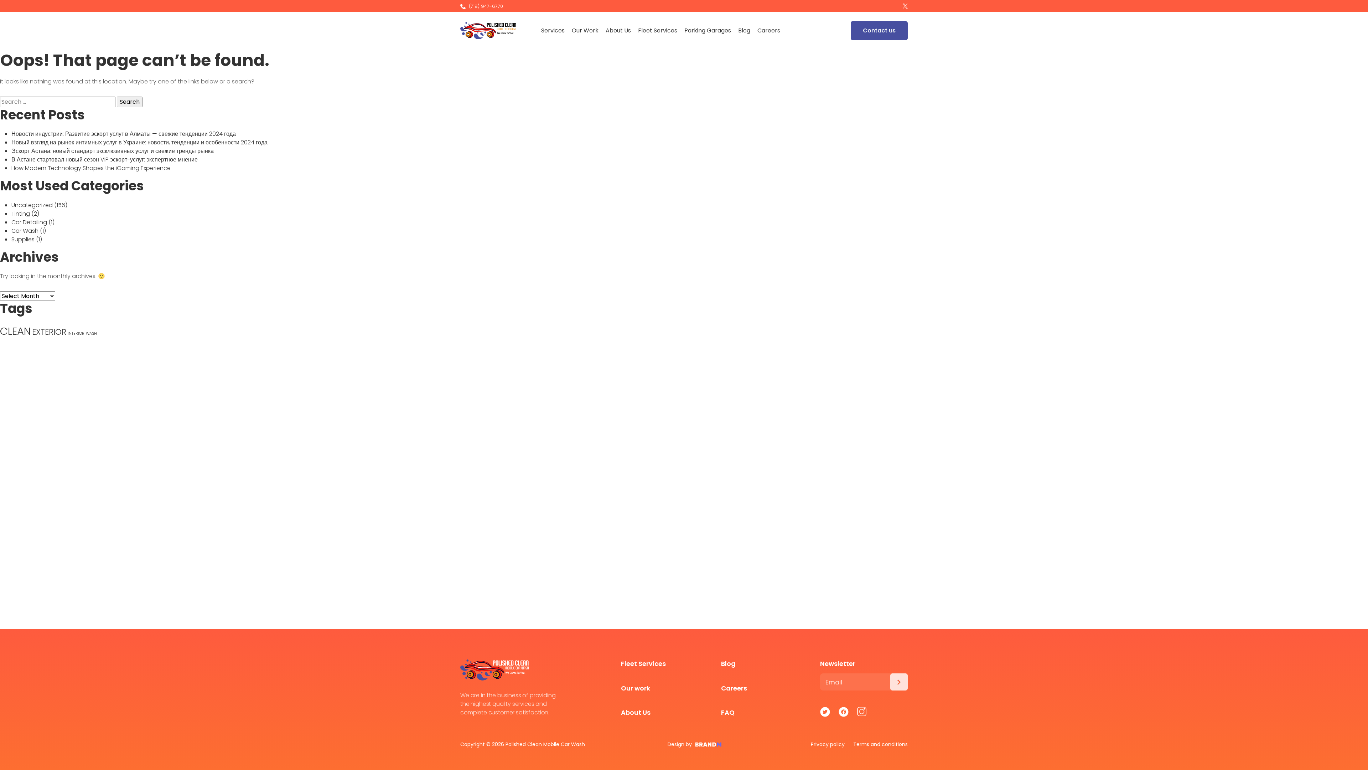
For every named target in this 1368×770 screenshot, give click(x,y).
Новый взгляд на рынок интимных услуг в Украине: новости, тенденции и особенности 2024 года (139, 142)
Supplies (23, 239)
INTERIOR (76, 333)
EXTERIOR (49, 332)
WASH (91, 333)
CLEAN (15, 331)
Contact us (879, 30)
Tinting (20, 214)
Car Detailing (29, 222)
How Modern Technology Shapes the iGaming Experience (91, 168)
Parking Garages (707, 30)
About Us (618, 30)
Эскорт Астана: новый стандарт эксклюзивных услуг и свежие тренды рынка (112, 151)
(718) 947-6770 (485, 6)
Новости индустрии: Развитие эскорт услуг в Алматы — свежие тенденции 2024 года (123, 134)
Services (553, 30)
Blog (744, 30)
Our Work (585, 30)
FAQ (728, 712)
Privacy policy (828, 744)
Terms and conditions (880, 744)
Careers (768, 30)
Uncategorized (32, 205)
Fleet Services (657, 30)
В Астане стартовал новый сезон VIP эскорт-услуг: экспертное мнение (104, 159)
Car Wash (24, 231)
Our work (635, 688)
